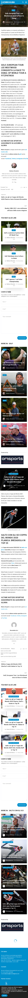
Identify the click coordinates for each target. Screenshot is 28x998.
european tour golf (5, 189)
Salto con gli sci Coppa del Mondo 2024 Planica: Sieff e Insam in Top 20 (14, 701)
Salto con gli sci (13, 473)
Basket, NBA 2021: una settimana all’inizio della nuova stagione (16, 209)
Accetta (4, 995)
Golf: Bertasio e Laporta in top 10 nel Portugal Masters (13, 364)
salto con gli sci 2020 (6, 650)
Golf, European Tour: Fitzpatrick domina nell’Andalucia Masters (13, 440)
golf (20, 154)
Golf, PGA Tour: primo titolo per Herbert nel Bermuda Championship (13, 388)
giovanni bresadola (5, 648)
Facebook (8, 158)
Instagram (19, 158)
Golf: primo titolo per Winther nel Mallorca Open (13, 415)
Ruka (12, 563)
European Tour (4, 187)
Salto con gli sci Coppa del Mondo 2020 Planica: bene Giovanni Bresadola (14, 198)
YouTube (4, 618)
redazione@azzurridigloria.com (11, 973)
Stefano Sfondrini (9, 22)
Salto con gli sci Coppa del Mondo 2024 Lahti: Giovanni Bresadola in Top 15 (14, 830)
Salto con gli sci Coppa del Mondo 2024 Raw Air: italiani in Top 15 (14, 725)
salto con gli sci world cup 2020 (8, 656)
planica (13, 648)
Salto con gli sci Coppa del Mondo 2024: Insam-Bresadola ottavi (14, 856)
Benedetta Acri (9, 485)
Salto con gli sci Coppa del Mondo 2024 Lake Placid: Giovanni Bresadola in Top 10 (14, 906)
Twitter (13, 158)
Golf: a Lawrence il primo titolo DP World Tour (14, 234)
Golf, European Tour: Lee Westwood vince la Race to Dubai (15, 676)
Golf (13, 10)
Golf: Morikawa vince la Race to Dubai (14, 257)
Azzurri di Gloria (10, 706)
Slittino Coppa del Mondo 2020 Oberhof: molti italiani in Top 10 (11, 665)
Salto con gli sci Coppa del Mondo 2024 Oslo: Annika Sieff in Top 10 (14, 748)
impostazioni (6, 992)
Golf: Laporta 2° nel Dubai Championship (14, 280)
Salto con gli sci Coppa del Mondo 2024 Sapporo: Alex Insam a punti (14, 882)
